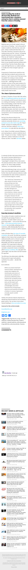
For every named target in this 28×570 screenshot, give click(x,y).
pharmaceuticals (14, 324)
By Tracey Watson (15, 494)
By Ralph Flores (15, 451)
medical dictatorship (13, 320)
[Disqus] (14, 350)
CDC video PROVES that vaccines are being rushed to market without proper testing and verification (16, 435)
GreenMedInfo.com (6, 309)
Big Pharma (13, 318)
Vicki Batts (10, 23)
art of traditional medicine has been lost (15, 98)
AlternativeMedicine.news (19, 303)
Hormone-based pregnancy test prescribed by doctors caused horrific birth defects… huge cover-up (16, 468)
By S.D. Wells (14, 418)
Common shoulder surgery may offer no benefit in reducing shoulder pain (16, 449)
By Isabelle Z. (14, 520)
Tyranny (22, 324)
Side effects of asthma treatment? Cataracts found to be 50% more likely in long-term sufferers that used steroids (16, 428)
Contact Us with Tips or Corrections (14, 560)
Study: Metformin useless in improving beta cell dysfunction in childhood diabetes (16, 531)
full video (19, 138)
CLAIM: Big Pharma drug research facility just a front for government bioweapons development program (16, 455)
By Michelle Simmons (16, 534)
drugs (18, 318)
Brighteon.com (5, 312)
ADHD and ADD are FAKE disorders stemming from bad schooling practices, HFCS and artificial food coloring (16, 525)
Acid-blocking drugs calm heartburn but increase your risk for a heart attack (16, 518)
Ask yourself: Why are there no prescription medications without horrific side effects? (16, 498)
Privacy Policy (14, 567)
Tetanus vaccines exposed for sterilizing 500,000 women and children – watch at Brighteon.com (16, 545)
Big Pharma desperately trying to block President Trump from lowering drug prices (16, 462)
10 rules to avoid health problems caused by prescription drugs (15, 422)
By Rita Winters (15, 431)
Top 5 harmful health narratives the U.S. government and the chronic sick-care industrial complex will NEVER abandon (16, 505)
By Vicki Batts (14, 424)
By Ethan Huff (14, 457)
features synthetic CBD (11, 249)
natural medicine (12, 322)
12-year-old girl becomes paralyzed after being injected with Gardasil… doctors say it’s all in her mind (15, 483)
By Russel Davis (15, 471)
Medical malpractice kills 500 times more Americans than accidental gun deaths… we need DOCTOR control (17, 538)
